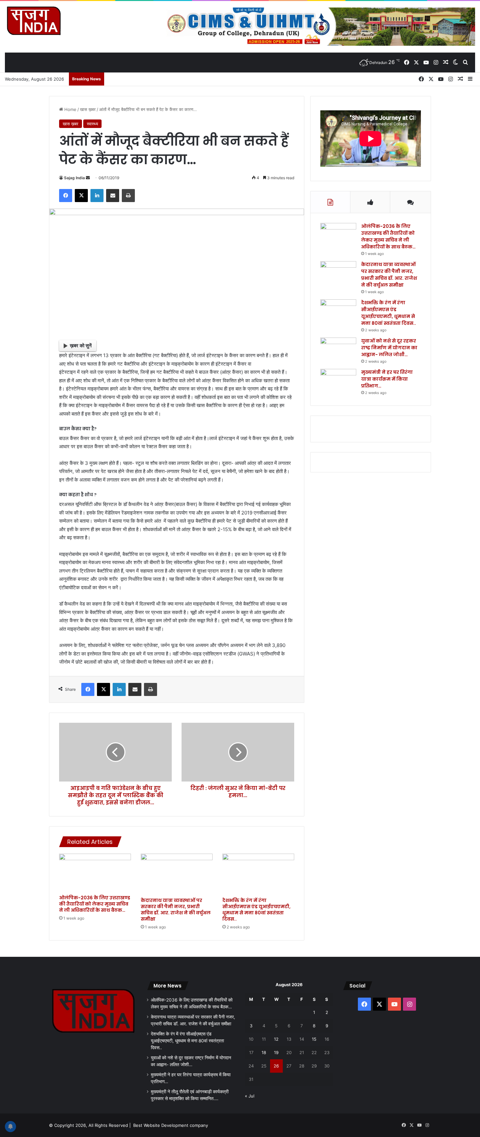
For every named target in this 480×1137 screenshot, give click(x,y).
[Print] (128, 195)
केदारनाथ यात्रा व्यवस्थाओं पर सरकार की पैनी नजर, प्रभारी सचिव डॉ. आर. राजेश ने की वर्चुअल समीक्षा (176, 909)
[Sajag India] (33, 20)
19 (276, 1052)
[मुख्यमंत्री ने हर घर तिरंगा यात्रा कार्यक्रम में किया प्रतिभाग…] (338, 381)
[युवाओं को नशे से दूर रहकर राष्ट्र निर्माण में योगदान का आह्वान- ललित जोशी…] (338, 350)
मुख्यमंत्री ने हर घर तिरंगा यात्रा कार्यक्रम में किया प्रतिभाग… (387, 379)
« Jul (249, 1095)
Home (69, 109)
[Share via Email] (112, 195)
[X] (81, 195)
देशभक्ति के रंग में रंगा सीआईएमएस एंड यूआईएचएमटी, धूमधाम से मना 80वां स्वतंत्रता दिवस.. (256, 909)
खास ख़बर (88, 109)
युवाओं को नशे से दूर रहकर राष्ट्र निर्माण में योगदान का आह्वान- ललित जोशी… (389, 348)
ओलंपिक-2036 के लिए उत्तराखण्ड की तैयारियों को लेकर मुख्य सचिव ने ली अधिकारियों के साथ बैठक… (94, 903)
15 (314, 1039)
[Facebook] (65, 195)
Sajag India (74, 177)
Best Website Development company (170, 1125)
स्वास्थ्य (92, 123)
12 (276, 1039)
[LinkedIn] (97, 195)
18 (264, 1052)
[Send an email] (88, 177)
